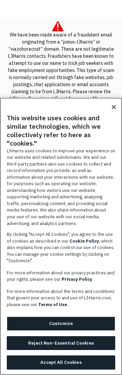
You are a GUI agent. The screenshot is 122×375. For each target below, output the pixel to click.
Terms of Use (52, 304)
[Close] (113, 107)
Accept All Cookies (60, 362)
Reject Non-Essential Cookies (61, 343)
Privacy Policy (77, 279)
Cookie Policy (84, 241)
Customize (61, 323)
